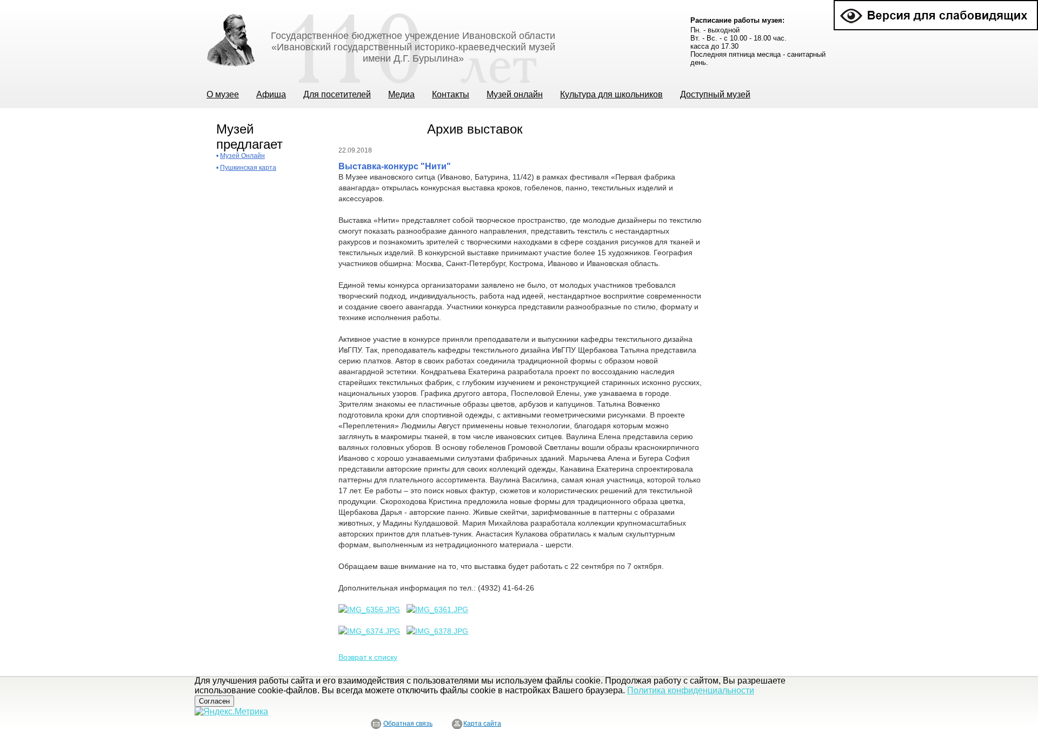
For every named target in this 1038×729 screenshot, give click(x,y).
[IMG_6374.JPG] (369, 631)
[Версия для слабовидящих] (936, 4)
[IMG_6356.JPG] (369, 609)
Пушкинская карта (248, 167)
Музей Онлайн (242, 156)
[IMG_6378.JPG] (437, 631)
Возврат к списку (367, 657)
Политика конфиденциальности (690, 690)
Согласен (214, 701)
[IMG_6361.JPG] (437, 609)
